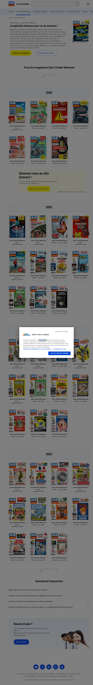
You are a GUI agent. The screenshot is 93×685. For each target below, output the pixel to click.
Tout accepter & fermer (59, 353)
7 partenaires (42, 340)
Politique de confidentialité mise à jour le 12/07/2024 (37, 349)
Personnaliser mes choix (59, 349)
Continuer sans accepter (61, 331)
